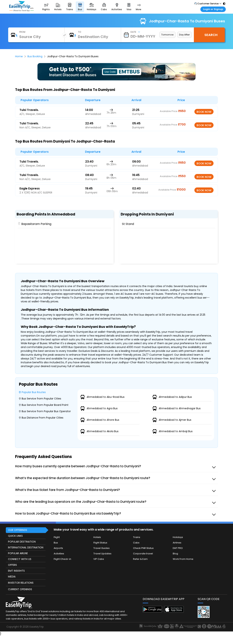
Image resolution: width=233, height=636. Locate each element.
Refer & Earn (140, 559)
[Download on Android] (152, 611)
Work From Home (183, 559)
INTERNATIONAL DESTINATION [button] (25, 547)
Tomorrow (167, 34)
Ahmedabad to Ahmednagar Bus (180, 408)
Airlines (177, 542)
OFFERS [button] (12, 565)
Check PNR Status (143, 548)
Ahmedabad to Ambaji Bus (176, 431)
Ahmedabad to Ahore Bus (103, 420)
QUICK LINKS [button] (15, 536)
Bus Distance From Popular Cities (42, 417)
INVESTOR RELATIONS (20, 583)
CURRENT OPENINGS (20, 589)
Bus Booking (34, 56)
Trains (136, 537)
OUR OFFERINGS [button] (17, 530)
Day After (184, 34)
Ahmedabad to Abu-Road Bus (106, 397)
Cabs (136, 542)
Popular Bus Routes (34, 392)
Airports (58, 548)
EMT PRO (178, 548)
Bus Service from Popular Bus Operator (46, 411)
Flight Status (100, 542)
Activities (59, 553)
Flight (57, 537)
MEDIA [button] (11, 576)
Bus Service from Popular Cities (41, 398)
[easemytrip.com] (21, 10)
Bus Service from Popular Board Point (45, 405)
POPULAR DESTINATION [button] (22, 541)
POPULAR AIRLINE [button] (18, 553)
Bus (56, 542)
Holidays (178, 537)
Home (19, 56)
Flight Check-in (62, 559)
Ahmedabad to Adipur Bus (175, 397)
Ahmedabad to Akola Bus (103, 431)
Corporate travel (143, 553)
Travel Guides (101, 548)
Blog (175, 553)
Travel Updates (102, 553)
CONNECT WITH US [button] (19, 559)
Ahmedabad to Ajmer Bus (175, 420)
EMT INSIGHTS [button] (16, 571)
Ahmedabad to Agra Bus (102, 408)
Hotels (97, 537)
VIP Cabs (98, 559)
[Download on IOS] (174, 611)
